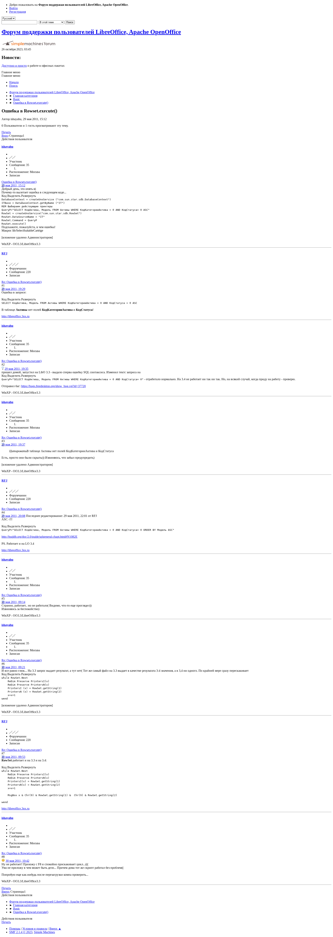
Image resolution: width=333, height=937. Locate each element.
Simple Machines (44, 932)
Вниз (5, 135)
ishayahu (7, 146)
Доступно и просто (14, 65)
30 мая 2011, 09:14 (13, 602)
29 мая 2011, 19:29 (13, 289)
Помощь (14, 928)
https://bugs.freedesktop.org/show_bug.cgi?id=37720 (53, 386)
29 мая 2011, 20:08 (13, 515)
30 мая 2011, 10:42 (17, 860)
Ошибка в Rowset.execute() (19, 182)
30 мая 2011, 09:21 (13, 667)
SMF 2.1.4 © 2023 (20, 932)
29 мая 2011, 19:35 (16, 368)
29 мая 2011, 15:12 (13, 185)
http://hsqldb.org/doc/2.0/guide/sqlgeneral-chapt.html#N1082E (39, 536)
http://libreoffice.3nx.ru (15, 316)
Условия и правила (34, 928)
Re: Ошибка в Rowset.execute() (22, 282)
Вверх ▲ (55, 928)
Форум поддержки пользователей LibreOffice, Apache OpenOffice (91, 31)
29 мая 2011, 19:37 (13, 444)
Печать (6, 132)
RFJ (4, 253)
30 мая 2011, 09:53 (13, 756)
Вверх (6, 891)
